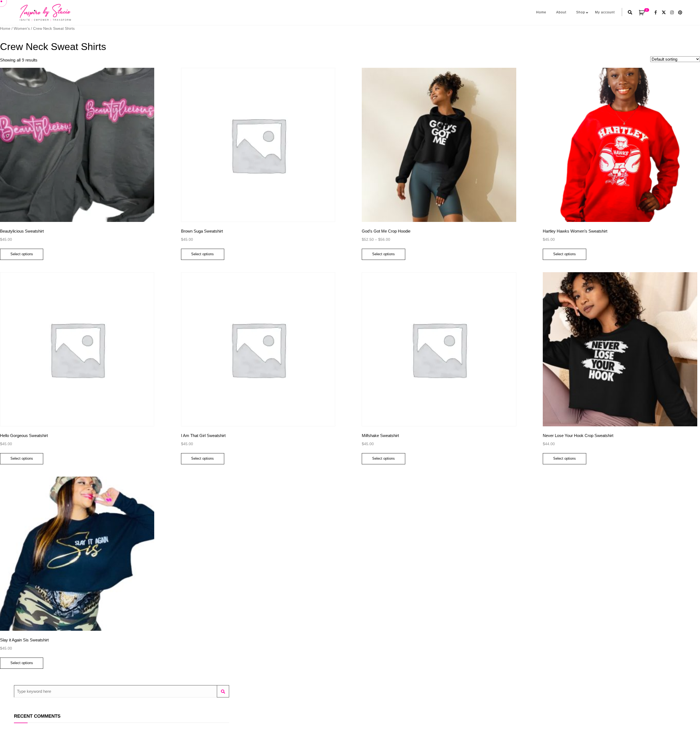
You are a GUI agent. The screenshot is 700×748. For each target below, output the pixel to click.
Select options (21, 254)
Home (541, 12)
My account (605, 12)
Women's (22, 29)
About (561, 12)
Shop (580, 12)
